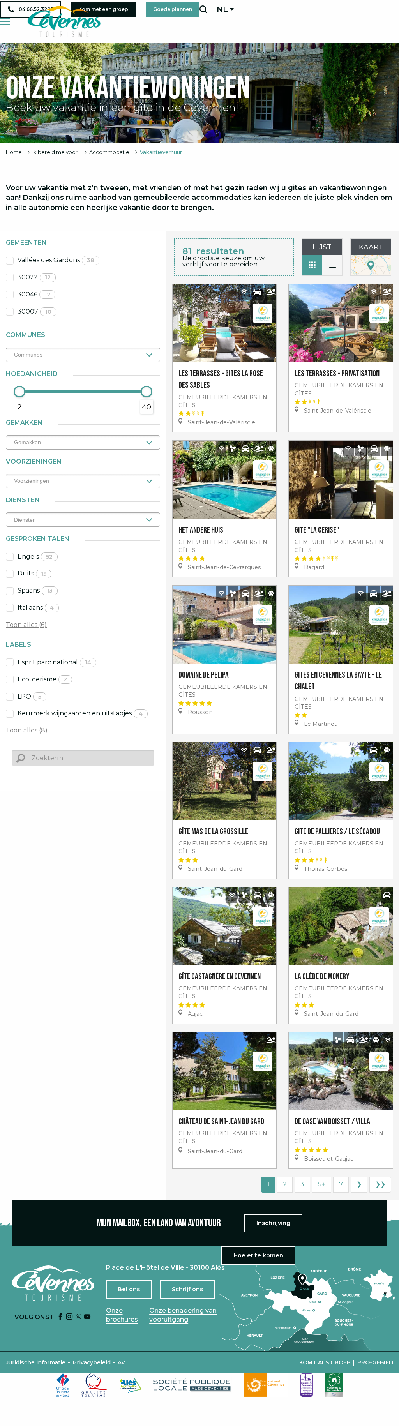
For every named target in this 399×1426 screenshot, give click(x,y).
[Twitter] (78, 1317)
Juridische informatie (35, 1362)
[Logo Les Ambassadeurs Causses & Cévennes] (306, 1385)
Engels (35, 556)
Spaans (35, 590)
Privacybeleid (91, 1362)
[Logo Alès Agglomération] (130, 1385)
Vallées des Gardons (56, 260)
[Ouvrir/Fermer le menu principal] (5, 21)
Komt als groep (325, 1362)
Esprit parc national (54, 662)
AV (121, 1362)
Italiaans (36, 607)
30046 (34, 294)
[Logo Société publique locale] (192, 1385)
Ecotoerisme (42, 679)
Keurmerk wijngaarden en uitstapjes (80, 713)
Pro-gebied (375, 1362)
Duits (32, 573)
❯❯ (380, 1184)
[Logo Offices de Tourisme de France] (63, 1385)
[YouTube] (87, 1317)
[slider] (19, 391)
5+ (321, 1184)
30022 (34, 277)
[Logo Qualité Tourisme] (94, 1385)
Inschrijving (273, 1223)
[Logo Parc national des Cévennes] (266, 1385)
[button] (203, 9)
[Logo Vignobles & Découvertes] (334, 1385)
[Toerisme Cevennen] (64, 21)
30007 (34, 311)
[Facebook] (60, 1317)
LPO (29, 696)
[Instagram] (69, 1317)
